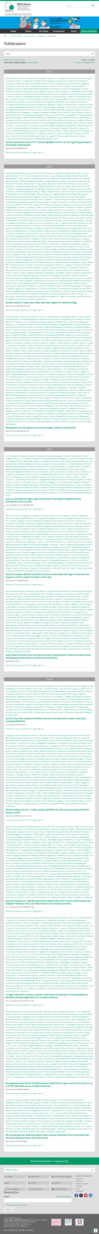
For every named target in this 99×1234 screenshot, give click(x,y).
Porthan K (68, 104)
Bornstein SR (46, 275)
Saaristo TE (42, 286)
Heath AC (20, 241)
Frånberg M (77, 612)
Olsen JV (61, 136)
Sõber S (51, 599)
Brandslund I (27, 471)
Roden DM (82, 99)
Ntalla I (43, 686)
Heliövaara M (10, 382)
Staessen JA (10, 398)
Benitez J (12, 526)
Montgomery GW (21, 236)
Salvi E (48, 466)
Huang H (17, 94)
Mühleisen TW (75, 130)
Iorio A (67, 102)
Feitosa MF (18, 183)
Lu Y (15, 212)
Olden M (57, 353)
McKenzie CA (10, 262)
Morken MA (28, 215)
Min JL (86, 233)
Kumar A (39, 464)
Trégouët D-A (67, 270)
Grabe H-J (47, 202)
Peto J (44, 549)
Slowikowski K (29, 91)
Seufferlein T (32, 220)
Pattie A (35, 625)
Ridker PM (15, 267)
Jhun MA (9, 464)
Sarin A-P (74, 628)
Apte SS (49, 712)
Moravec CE (50, 115)
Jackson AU (46, 183)
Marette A (77, 259)
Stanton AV (67, 220)
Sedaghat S (10, 458)
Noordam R (65, 521)
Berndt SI (23, 173)
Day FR (45, 173)
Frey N (44, 117)
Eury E (41, 199)
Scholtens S (36, 356)
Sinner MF (41, 701)
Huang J (84, 231)
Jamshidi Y (69, 133)
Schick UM (55, 466)
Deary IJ (15, 641)
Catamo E (34, 528)
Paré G (28, 625)
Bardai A (79, 109)
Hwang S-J (58, 593)
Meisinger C (77, 482)
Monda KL (20, 215)
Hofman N (86, 109)
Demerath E (51, 518)
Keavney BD (36, 641)
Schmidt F (11, 490)
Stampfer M (10, 555)
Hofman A (43, 120)
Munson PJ (28, 622)
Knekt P (50, 257)
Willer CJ (37, 296)
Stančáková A (29, 189)
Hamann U (60, 536)
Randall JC (67, 176)
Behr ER (17, 112)
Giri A (59, 518)
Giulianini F (55, 461)
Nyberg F (64, 128)
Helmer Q (88, 204)
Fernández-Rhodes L (41, 534)
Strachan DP (33, 293)
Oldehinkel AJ (76, 262)
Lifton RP (54, 233)
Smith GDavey (25, 531)
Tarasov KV (71, 81)
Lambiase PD (25, 699)
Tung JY (72, 568)
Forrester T (19, 249)
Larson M (86, 617)
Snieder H (83, 123)
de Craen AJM (73, 197)
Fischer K (26, 183)
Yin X (45, 102)
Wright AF (23, 99)
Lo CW (8, 715)
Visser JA (85, 565)
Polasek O (14, 99)
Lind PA (68, 542)
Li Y (10, 456)
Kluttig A (56, 89)
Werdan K (47, 96)
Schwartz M (10, 694)
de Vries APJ (20, 474)
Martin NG (63, 280)
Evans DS (69, 83)
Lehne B (16, 620)
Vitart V (22, 557)
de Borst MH (47, 604)
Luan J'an (54, 176)
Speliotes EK (40, 299)
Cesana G (9, 244)
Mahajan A (40, 212)
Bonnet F (32, 335)
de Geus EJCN (36, 531)
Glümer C (9, 477)
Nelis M (59, 262)
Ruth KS (60, 515)
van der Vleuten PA (45, 109)
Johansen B (57, 254)
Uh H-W (11, 225)
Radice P (68, 549)
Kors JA (50, 120)
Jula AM (83, 254)
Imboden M (75, 461)
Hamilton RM (10, 115)
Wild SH (26, 117)
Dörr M (79, 81)
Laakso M (51, 280)
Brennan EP (82, 228)
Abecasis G (22, 607)
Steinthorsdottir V (78, 220)
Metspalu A (87, 280)
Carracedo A (82, 102)
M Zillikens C (60, 273)
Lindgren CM (63, 296)
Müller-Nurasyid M (55, 215)
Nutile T (87, 456)
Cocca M (53, 609)
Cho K (78, 738)
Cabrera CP (74, 591)
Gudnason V (61, 133)
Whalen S (67, 515)
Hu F (25, 539)
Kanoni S (54, 183)
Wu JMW (24, 319)
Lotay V (85, 183)
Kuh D (45, 280)
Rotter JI (89, 96)
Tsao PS (18, 740)
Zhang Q (74, 228)
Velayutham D (79, 490)
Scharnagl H (80, 217)
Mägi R (60, 176)
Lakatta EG (27, 123)
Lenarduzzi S (57, 542)
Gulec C (40, 688)
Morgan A (84, 620)
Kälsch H (12, 107)
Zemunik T (18, 604)
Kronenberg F (82, 94)
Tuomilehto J (53, 288)
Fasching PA (29, 534)
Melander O (86, 482)
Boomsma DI (65, 560)
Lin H (88, 688)
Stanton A (42, 630)
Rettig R (35, 217)
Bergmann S (21, 526)
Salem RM (84, 369)
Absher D (9, 181)
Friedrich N (71, 337)
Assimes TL (10, 275)
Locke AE (9, 173)
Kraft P (44, 563)
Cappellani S (85, 686)
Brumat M (25, 609)
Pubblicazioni (42, 36)
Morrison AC (18, 622)
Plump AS (20, 102)
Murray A (10, 570)
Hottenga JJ (70, 518)
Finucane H (45, 515)
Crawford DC (54, 244)
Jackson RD (25, 479)
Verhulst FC (29, 225)
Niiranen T (35, 601)
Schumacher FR (13, 220)
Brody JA (35, 471)
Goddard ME (65, 231)
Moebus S (9, 283)
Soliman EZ (50, 701)
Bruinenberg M (26, 197)
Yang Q (28, 458)
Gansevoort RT (37, 249)
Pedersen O (64, 485)
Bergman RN (52, 241)
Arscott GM (80, 191)
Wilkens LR (19, 228)
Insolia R (88, 112)
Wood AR (85, 176)
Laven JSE (48, 542)
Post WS (77, 83)
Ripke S (47, 217)
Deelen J (9, 337)
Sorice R (17, 458)
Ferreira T (28, 176)
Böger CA (64, 458)
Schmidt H (43, 643)
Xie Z (82, 704)
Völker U (76, 123)
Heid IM (16, 293)
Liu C (48, 469)
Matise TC (85, 259)
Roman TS (56, 319)
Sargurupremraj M (80, 743)
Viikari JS (81, 125)
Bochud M (18, 275)
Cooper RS (18, 278)
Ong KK (84, 262)
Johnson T (40, 327)
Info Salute (43, 31)
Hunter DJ (13, 280)
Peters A (75, 107)
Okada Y (59, 236)
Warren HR (71, 225)
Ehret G (10, 94)
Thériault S (76, 633)
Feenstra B (10, 183)
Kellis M (19, 120)
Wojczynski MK (49, 228)
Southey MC (79, 552)
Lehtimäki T (50, 259)
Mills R (30, 350)
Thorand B (72, 223)
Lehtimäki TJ (10, 133)
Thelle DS (46, 107)
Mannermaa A (16, 544)
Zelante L (63, 96)
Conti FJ (46, 709)
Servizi (13, 31)
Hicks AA (21, 86)
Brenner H (80, 526)
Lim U (80, 183)
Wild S (46, 633)
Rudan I (59, 130)
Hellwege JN (46, 738)
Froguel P (64, 278)
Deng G (80, 181)
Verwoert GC (13, 593)
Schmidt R (82, 628)
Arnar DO (45, 99)
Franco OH (35, 120)
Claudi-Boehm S (81, 374)
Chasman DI (28, 244)
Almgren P (53, 740)
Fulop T (77, 474)
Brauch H (72, 526)
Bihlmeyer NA (55, 458)
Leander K (43, 210)
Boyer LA (44, 136)
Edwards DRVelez (12, 557)
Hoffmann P (83, 104)
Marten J (84, 601)
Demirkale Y (37, 612)
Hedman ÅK (65, 178)
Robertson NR (56, 217)
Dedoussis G (38, 278)
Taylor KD (75, 630)
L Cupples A (64, 244)
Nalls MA (19, 104)
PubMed (8, 152)
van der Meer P (38, 704)
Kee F (43, 384)
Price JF (58, 265)
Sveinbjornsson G (33, 686)
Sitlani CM (65, 356)
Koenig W (88, 207)
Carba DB (60, 335)
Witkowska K (29, 738)
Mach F (20, 212)
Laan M (68, 641)
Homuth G (67, 252)
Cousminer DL (79, 528)
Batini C (55, 607)
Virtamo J (9, 273)
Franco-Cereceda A (37, 231)
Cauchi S (74, 275)
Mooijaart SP (56, 350)
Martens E (71, 109)
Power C (85, 283)
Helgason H (26, 515)
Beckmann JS (74, 296)
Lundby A (18, 81)
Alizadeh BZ (55, 560)
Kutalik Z (46, 176)
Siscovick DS (51, 133)
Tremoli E (85, 270)
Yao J (69, 633)
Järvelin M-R (39, 254)
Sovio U (87, 552)
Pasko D (68, 186)
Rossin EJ (73, 78)
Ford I (88, 246)
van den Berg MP (82, 117)
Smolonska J (57, 220)
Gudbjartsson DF (29, 81)
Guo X (65, 593)
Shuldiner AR (76, 91)
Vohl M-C (16, 273)
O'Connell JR (81, 115)
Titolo (11, 60)
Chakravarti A (11, 138)
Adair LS (69, 273)
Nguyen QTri (48, 622)
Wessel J (53, 469)
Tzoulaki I (89, 630)
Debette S (15, 635)
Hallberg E (51, 536)
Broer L (87, 526)
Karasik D (73, 539)
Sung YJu (50, 189)
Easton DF (65, 568)
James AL (39, 207)
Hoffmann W (39, 382)
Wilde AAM (10, 112)
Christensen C (61, 471)
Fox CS (9, 293)
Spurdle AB (35, 568)
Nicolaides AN (25, 128)
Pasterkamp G (14, 265)
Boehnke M (45, 296)
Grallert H (55, 202)
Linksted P (41, 482)
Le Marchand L (39, 259)
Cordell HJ (74, 609)
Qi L (63, 265)
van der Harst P (32, 78)
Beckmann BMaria (59, 109)
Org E (82, 622)
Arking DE (9, 78)
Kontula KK (33, 104)
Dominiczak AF (55, 128)
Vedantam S (60, 173)
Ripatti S (23, 628)
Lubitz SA (23, 709)
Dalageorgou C (26, 112)
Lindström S (76, 542)
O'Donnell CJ (38, 102)
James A (22, 646)
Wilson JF (51, 130)
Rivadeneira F (32, 286)
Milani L (25, 350)
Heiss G (85, 536)
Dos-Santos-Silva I (81, 531)
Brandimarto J (31, 115)
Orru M (41, 123)
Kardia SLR (64, 479)
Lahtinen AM (19, 83)
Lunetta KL (13, 521)
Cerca (8, 54)
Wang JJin (29, 492)
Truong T (66, 555)
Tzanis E (37, 738)
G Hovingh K (75, 252)
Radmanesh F (72, 691)
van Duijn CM (41, 133)
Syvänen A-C (35, 125)
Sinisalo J (36, 270)
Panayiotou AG (75, 89)
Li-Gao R (54, 464)
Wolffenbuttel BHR (13, 560)
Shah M (64, 552)
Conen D (84, 633)
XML (90, 62)
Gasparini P (43, 130)
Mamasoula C (51, 620)
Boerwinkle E (36, 275)
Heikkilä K (27, 343)
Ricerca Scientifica (89, 31)
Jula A (26, 104)
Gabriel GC (29, 688)
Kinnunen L (80, 207)
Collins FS (45, 244)
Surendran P (12, 746)
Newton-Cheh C (52, 138)
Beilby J (44, 241)
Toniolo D (44, 490)
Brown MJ (34, 374)
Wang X (89, 78)
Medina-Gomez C (31, 186)
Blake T (68, 607)
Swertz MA (33, 223)
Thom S (82, 630)
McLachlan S (59, 212)
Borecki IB (81, 291)
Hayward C (45, 86)
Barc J (61, 112)
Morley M (81, 78)
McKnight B (20, 262)
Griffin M (30, 99)
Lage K (66, 136)
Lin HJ (17, 709)
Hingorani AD (84, 128)
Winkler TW (76, 176)
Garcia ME (66, 199)
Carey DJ (52, 471)
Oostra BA (9, 123)
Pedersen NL (53, 283)
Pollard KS (57, 568)
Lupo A (69, 482)
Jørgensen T (34, 479)
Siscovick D (20, 490)
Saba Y (50, 628)
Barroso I (82, 296)
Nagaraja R (74, 215)
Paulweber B (36, 128)
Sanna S (9, 136)
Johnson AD (10, 81)
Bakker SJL (37, 241)
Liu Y (34, 133)
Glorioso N (42, 353)
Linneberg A (50, 482)
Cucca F (80, 560)
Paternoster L (81, 521)
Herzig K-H (36, 343)
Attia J (90, 633)
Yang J (79, 173)
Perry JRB (66, 236)
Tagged (86, 62)
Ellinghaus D (35, 86)
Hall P (25, 204)
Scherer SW (20, 115)
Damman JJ (83, 609)
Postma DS (39, 265)
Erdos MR (49, 337)
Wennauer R (49, 361)
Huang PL (78, 696)
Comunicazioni (58, 31)
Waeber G (31, 273)
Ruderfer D (41, 466)
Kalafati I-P (32, 345)
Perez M (73, 699)
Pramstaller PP (87, 130)
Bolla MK (57, 526)
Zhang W (50, 191)
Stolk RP (44, 270)
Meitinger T (61, 107)
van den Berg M (63, 686)
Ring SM (82, 549)
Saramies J (63, 267)
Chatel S (82, 86)
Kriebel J (89, 479)
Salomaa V (78, 133)
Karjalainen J (75, 178)
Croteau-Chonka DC (30, 316)
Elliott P (38, 649)
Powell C (51, 173)
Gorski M (39, 202)
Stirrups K (85, 356)
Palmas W (49, 646)
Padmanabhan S (46, 89)
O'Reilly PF (66, 591)
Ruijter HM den (11, 246)
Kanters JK (74, 707)
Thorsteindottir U (46, 568)
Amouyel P (77, 273)
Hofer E (79, 596)
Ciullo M (74, 560)
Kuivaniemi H (52, 492)
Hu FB (83, 477)
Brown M (54, 94)
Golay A (15, 202)
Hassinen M (58, 204)
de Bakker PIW (40, 138)
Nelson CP (59, 601)
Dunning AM (10, 534)
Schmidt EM (85, 178)
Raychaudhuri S (41, 91)
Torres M (84, 89)
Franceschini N (68, 492)
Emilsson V (12, 102)
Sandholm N (13, 238)
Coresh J (70, 471)
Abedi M (30, 607)
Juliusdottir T (70, 207)
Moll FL (28, 262)
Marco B (30, 521)
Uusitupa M (75, 288)
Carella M (55, 96)
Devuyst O (37, 474)
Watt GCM (9, 117)
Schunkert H (83, 267)
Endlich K (55, 474)
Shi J (39, 220)
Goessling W (79, 492)
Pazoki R (50, 735)
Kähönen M (53, 125)
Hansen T (43, 477)
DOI (12, 152)
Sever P (19, 270)
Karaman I (87, 735)
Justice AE (31, 173)
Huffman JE (40, 456)
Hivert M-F (80, 364)
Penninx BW (34, 392)
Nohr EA (9, 565)
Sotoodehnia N (64, 78)
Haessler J (18, 204)
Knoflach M (10, 91)
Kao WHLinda (26, 94)
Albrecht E (65, 191)
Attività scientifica (30, 36)
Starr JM (17, 638)
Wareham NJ (31, 291)
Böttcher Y (9, 197)
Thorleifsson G (82, 223)
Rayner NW (17, 217)
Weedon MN (10, 228)
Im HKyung (48, 539)
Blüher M (64, 194)
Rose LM (65, 217)
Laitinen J (27, 210)
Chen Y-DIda (48, 197)
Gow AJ (32, 614)
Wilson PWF (10, 740)
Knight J (65, 649)
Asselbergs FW (53, 117)
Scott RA (22, 238)
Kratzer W (20, 210)
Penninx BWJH (43, 625)
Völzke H (9, 492)
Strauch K (51, 270)
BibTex (78, 62)
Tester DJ (74, 86)
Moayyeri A (11, 215)
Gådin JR (48, 231)
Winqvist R (85, 557)
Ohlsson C (66, 262)
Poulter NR (42, 748)
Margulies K (41, 115)
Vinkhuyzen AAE (67, 238)
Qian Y (70, 743)
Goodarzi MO (33, 469)
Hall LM (63, 688)
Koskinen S (67, 617)
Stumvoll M (43, 288)
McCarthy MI (10, 296)
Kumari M (19, 89)
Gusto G (11, 204)
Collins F (59, 609)
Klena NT (21, 688)
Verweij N (48, 225)
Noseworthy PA (41, 81)
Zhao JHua (35, 178)
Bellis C (34, 194)
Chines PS (37, 244)
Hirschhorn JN (22, 299)
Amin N (16, 181)
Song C (71, 319)
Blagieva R (57, 194)
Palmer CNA (43, 283)
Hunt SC (9, 254)
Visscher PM (20, 296)
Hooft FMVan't (54, 238)
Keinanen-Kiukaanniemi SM (26, 257)
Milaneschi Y (75, 620)
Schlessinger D (50, 123)
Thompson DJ (17, 515)
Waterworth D (81, 225)
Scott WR (22, 220)
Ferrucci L (35, 130)
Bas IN (28, 194)
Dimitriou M (10, 199)
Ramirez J (81, 691)
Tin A (23, 458)
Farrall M (56, 246)
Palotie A (21, 549)
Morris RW (28, 89)
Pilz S (10, 217)
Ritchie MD (16, 136)
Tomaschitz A (85, 358)
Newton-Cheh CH (56, 709)
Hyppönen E (16, 254)
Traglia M (86, 466)
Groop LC (71, 278)
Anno (21, 60)
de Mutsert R (47, 531)
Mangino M (10, 186)
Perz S (69, 107)
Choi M (89, 228)
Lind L (17, 125)
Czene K (16, 531)
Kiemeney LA (41, 257)
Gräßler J (73, 202)
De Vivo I (55, 531)
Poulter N (53, 625)
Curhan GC (84, 471)
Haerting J (45, 128)
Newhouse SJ (61, 83)
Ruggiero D (34, 552)
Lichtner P (57, 210)
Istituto (28, 31)
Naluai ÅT (35, 89)
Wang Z (37, 191)
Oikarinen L (52, 104)
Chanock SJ (10, 278)
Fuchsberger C (71, 115)
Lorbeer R (9, 212)
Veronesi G (16, 413)
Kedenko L (82, 120)
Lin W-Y (27, 743)
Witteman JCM (71, 120)
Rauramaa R (21, 286)
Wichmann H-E (57, 291)
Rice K (87, 625)
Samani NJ (72, 94)
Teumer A (65, 189)
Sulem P (53, 515)
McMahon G (38, 521)
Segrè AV (41, 523)
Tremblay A (77, 270)
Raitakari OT (72, 125)
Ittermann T (83, 343)
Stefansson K (35, 136)
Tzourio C (9, 633)
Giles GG (10, 536)
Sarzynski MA (73, 267)
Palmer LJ (25, 392)
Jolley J (62, 207)
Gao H (85, 612)
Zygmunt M (46, 560)
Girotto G (24, 638)
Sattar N (59, 286)
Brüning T (9, 528)
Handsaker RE (75, 231)
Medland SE (43, 186)
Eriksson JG (48, 246)
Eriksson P (25, 231)
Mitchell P (18, 485)
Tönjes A (58, 270)
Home (6, 36)
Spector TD (19, 288)
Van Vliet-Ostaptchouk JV (24, 191)
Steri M (18, 555)
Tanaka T (67, 86)
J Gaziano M (84, 738)
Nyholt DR (52, 236)
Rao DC (87, 265)
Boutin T (34, 518)
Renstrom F (26, 217)
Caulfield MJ (63, 94)
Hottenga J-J (31, 207)
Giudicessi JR (37, 112)
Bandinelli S (12, 194)
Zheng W (86, 238)
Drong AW (17, 231)
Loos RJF (38, 107)
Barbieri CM (25, 518)
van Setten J (10, 191)
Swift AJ (41, 223)
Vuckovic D (59, 599)
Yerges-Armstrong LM (14, 469)
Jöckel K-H (49, 254)
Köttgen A (88, 492)
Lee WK (90, 115)
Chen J (48, 178)
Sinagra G (73, 102)
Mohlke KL (54, 296)
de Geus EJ (11, 612)
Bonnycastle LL (84, 194)
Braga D (19, 471)
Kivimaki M (44, 125)
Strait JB (35, 94)
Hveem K (21, 280)
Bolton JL (41, 181)
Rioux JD (23, 267)
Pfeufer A (30, 138)
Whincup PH (73, 128)
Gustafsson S (10, 89)
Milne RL (9, 547)
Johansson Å (54, 207)
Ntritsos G (63, 735)
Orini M (51, 691)
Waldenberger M (15, 109)
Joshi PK (66, 539)
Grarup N (26, 477)
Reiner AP (54, 487)
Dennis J (63, 531)
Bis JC (46, 83)
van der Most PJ (40, 591)
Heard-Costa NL (78, 204)
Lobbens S (86, 210)
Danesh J (78, 244)
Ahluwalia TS (36, 458)
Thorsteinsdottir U (63, 99)
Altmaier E (9, 518)
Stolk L (28, 238)
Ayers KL (84, 599)
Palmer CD (60, 186)
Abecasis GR (18, 123)
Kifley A (21, 464)
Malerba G (80, 464)
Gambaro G (37, 461)
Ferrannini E (71, 246)
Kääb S (82, 136)
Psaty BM (81, 96)
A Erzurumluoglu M (54, 591)
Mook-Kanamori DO (21, 466)
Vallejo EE (40, 371)
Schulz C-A (63, 466)
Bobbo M (51, 102)
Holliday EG (66, 614)
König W (72, 479)
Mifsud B (67, 620)
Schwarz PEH (11, 270)
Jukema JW (87, 696)
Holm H (52, 99)
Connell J (66, 609)
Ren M (82, 625)
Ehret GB (86, 181)
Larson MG (29, 102)
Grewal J (54, 340)
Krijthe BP (26, 120)
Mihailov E (83, 212)
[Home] (18, 8)
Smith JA (27, 178)
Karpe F (15, 366)
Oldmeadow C (12, 607)
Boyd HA (17, 197)
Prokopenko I (10, 189)
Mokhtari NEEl (35, 117)
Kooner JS (57, 257)
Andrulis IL (70, 523)
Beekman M (33, 181)
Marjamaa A (42, 104)
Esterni (74, 31)
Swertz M (67, 630)
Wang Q (47, 557)
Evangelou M (18, 738)
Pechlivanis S (76, 186)
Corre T (63, 528)
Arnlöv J (11, 125)
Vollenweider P (37, 557)
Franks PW (56, 278)
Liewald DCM (25, 620)
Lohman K (61, 464)
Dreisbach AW (46, 474)
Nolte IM (28, 83)
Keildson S (21, 233)
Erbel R (75, 104)
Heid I (62, 461)
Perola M (60, 104)
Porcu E (18, 523)
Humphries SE (86, 252)
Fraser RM (58, 199)
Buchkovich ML (70, 173)
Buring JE (16, 528)
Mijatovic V (24, 456)
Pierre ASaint (59, 628)
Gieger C (53, 107)
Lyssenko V (59, 259)
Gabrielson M (82, 534)
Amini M (17, 518)
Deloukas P (20, 416)
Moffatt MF (10, 236)
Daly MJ (38, 99)
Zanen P (74, 291)
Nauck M (26, 485)
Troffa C (9, 361)
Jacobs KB (30, 254)
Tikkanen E (41, 555)
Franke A (65, 130)
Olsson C (60, 369)
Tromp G (49, 456)
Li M (7, 456)
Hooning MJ (10, 539)
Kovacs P (75, 257)
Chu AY (8, 495)
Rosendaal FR (11, 552)
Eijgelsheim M (53, 81)
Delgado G (82, 197)
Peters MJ (85, 186)
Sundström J (24, 125)
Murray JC (51, 262)
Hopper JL (18, 539)
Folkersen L (49, 199)
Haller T (31, 204)
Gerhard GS (84, 474)
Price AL (32, 565)
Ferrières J (81, 246)
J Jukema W (76, 254)
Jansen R (21, 591)
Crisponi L (9, 531)
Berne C (49, 194)
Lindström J (71, 210)
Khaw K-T (53, 617)
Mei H (30, 691)
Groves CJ (61, 340)
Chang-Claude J (81, 568)
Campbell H (18, 117)
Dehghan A (13, 461)
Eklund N (27, 199)
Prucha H (82, 107)
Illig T (24, 254)
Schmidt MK (49, 552)
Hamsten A (89, 278)
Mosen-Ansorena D (31, 735)
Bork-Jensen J (81, 469)
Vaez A (14, 591)
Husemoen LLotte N (13, 479)
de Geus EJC (38, 377)
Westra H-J (78, 238)
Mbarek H (26, 544)
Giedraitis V (81, 199)
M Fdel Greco (60, 115)
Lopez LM (26, 601)
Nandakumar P (38, 622)
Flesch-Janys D (63, 534)
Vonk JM (56, 225)
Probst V (73, 112)
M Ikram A (39, 539)
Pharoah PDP (52, 549)
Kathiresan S (12, 233)
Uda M (59, 123)
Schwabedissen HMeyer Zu (33, 96)
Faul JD (20, 178)
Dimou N (70, 735)
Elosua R (28, 641)
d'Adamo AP (59, 102)
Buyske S (63, 181)
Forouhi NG (10, 249)
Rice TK (8, 267)
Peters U (77, 283)
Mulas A (35, 123)
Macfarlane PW (45, 94)
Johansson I (12, 345)
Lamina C (89, 120)
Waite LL (63, 225)
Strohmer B (64, 89)
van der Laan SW (84, 189)
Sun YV (72, 738)
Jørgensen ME (45, 479)
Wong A (59, 228)
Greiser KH (18, 96)
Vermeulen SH (39, 225)
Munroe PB (43, 78)
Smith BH (9, 712)
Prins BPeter (62, 743)
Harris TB (59, 91)
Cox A (87, 528)
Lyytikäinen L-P (11, 86)
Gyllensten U (84, 249)
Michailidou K (81, 544)
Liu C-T (14, 324)
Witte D (44, 492)
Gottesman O (64, 249)
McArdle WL (49, 212)
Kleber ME (62, 183)
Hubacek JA (19, 91)
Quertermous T (11, 286)
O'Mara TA (86, 547)
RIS (94, 62)
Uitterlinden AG (60, 120)
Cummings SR (11, 104)
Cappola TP (52, 136)
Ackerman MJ (21, 138)
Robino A (32, 466)
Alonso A (85, 91)
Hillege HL (53, 343)
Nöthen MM (20, 107)
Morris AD (35, 262)
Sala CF (41, 552)
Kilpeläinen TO (30, 464)
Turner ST (52, 490)
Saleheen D (51, 286)
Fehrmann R (56, 178)
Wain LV (8, 591)
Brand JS (64, 526)
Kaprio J (90, 254)
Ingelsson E (26, 130)
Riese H (17, 628)
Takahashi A (36, 238)
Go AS (9, 202)
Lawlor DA (52, 563)
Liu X (35, 688)
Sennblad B (46, 356)
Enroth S (43, 601)
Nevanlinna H (57, 547)
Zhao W (42, 178)
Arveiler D (28, 241)
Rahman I (75, 549)
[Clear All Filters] (32, 62)
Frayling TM (81, 293)
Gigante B (9, 340)
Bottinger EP (57, 275)
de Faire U (85, 244)
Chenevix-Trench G (53, 528)
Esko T (16, 176)
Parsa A (29, 133)
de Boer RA (26, 109)
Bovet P (69, 241)
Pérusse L (69, 283)
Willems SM (38, 746)
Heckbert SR (72, 96)
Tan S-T (58, 223)
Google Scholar (19, 152)
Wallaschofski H (19, 291)
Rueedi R (26, 552)
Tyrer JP (73, 555)
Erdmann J (39, 246)
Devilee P (70, 531)
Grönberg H (82, 202)
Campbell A (44, 471)
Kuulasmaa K (25, 387)
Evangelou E (31, 604)
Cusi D (71, 244)
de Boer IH (11, 474)
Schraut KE (33, 523)
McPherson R (68, 366)
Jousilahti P (67, 254)
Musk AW (66, 215)
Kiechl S (10, 128)
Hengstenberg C (11, 207)
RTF (82, 62)
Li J (64, 542)
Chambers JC (83, 275)
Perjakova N (10, 523)
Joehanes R (29, 591)
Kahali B (16, 173)
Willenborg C (29, 228)
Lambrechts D (20, 542)
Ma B (60, 233)
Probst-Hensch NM (22, 487)
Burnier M (42, 374)
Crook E (76, 471)
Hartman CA (48, 204)
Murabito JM (33, 236)
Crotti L (23, 78)
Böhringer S (73, 194)
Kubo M (35, 233)
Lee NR (50, 210)
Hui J (7, 280)
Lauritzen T (17, 482)
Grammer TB (65, 202)
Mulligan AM (31, 547)
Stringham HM (12, 223)
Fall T (22, 176)
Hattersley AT (21, 252)
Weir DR (48, 291)
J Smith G (10, 96)
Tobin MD (86, 649)
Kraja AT (82, 257)
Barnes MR (47, 607)
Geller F (74, 199)
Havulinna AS (29, 599)
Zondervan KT (11, 241)
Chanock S (42, 528)
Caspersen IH (38, 197)
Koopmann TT (53, 78)
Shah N (39, 604)
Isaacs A (52, 83)
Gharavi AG (56, 231)
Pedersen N (30, 549)
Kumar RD (51, 91)
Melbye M (78, 280)
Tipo (15, 60)
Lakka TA (19, 259)
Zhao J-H (47, 746)
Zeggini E (38, 635)
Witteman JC (50, 273)
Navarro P (54, 86)
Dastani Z (9, 231)
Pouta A (61, 549)
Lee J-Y (41, 233)
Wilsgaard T (39, 228)
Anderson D (23, 181)
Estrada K (34, 199)
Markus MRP (67, 123)
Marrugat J (10, 601)
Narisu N (34, 353)
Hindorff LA (39, 252)
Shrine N (87, 593)
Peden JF (23, 265)
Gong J (38, 183)
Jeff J (91, 461)
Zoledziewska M (35, 560)
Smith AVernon (38, 83)
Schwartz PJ (74, 136)
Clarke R (56, 197)
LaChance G (10, 542)
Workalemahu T (11, 178)
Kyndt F (67, 112)
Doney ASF (19, 199)
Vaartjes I (28, 704)
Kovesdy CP (26, 740)
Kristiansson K (72, 183)
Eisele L (27, 86)
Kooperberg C (66, 257)
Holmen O (22, 207)
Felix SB (85, 133)
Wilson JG (75, 704)
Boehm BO (26, 275)
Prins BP (65, 604)
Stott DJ (50, 630)
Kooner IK (56, 345)
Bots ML (74, 694)
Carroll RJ (72, 458)
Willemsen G (40, 273)
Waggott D (85, 83)
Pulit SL (16, 78)
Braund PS (9, 609)
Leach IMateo (64, 117)
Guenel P (38, 536)
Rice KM (26, 701)
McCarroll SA (68, 233)
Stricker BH (25, 136)
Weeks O (16, 456)
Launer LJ (66, 91)
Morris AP (43, 262)
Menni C (67, 212)
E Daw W (63, 197)
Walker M (9, 291)
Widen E (54, 557)
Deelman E (16, 337)
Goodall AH (23, 202)
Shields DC (18, 630)
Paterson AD (20, 133)
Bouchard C (66, 275)
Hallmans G (39, 204)
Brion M (17, 128)
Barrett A (21, 194)
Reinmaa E (83, 236)
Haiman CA (80, 278)
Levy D (34, 482)
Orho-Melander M (46, 485)
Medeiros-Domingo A (50, 112)
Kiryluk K (29, 233)
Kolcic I (8, 99)
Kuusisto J (11, 259)
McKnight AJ (78, 233)
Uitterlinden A (19, 704)
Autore (6, 60)
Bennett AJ (41, 194)
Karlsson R (79, 518)
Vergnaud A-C (79, 635)
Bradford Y (63, 81)
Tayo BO (65, 223)
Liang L (47, 233)
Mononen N (62, 125)
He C (63, 518)
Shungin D (20, 189)
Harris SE (10, 604)
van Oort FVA (17, 361)
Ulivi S (60, 86)
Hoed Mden (30, 107)
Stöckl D (65, 565)
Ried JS (41, 217)
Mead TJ (16, 686)
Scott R (89, 628)
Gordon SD (32, 202)
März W (71, 280)
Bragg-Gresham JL (53, 181)
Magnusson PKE (29, 212)
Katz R (15, 464)
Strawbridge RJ (40, 189)
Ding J (75, 740)
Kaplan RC (29, 280)
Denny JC (73, 99)
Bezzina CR (17, 130)
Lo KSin (79, 210)
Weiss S (52, 694)
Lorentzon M (41, 348)
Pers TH (38, 173)
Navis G (73, 117)
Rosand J (67, 709)
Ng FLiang (9, 738)
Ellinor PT (31, 696)
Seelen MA (10, 630)
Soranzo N (28, 490)
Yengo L (44, 191)
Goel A (33, 183)
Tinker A (89, 701)
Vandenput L (19, 225)
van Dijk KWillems (64, 557)
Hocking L (68, 477)
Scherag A (29, 296)
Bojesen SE (49, 526)
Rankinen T (80, 265)
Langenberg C (28, 259)
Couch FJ (70, 528)
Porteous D (10, 487)
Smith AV (71, 466)
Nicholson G (43, 236)
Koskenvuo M (10, 210)
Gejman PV (48, 249)
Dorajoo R (74, 236)
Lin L (32, 620)
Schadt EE (67, 286)
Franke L (34, 109)
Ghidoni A (80, 112)
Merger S (74, 212)
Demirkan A (72, 181)
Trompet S (73, 189)
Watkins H (40, 291)
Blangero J (62, 241)
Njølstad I (26, 283)
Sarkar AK (75, 515)
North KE (18, 421)
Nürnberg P (34, 485)
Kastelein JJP (10, 257)
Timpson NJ (50, 555)
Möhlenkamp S (64, 390)
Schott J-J (9, 130)
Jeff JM (46, 207)
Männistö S (68, 259)
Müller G (44, 215)
